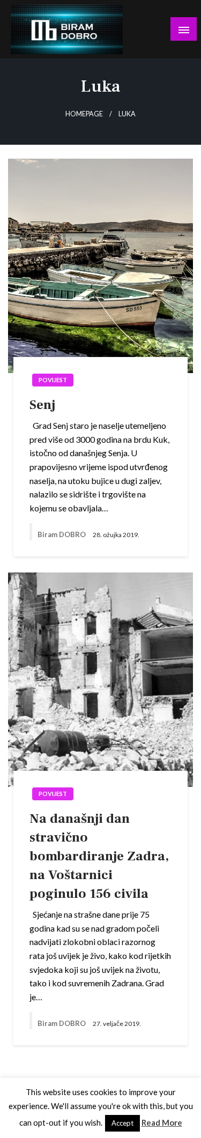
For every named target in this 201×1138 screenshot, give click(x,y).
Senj (42, 404)
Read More (162, 1122)
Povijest (53, 379)
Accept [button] (122, 1123)
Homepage (84, 114)
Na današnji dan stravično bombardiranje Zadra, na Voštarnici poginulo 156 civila (99, 856)
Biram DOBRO (62, 534)
